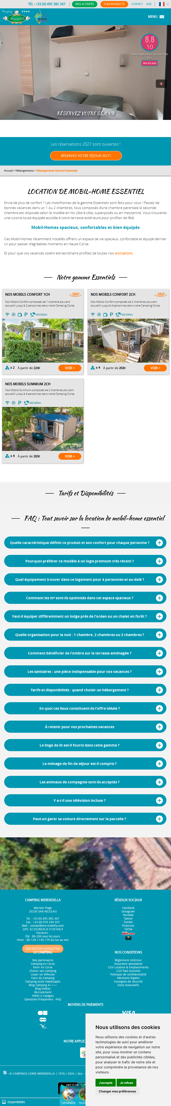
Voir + (70, 368)
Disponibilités (16, 1102)
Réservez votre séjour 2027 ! (86, 155)
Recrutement (43, 992)
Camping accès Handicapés (42, 981)
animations (124, 253)
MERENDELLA (46, 1073)
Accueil (8, 170)
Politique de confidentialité (128, 974)
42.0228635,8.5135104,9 (46, 929)
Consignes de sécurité (128, 981)
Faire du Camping (42, 978)
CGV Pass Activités (128, 971)
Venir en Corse (43, 967)
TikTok (128, 929)
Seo (80, 1073)
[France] (164, 5)
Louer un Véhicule (43, 974)
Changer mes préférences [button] (117, 1091)
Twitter (128, 918)
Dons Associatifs (128, 985)
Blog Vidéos (42, 989)
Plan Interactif (114, 4)
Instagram (128, 911)
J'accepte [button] (105, 1082)
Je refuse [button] (126, 1082)
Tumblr (128, 922)
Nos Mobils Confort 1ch (27, 294)
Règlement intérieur (128, 960)
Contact (137, 4)
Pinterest (128, 926)
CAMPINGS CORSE (24, 1073)
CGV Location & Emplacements (128, 967)
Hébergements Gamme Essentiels (56, 170)
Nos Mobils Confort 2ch (113, 294)
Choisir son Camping (42, 971)
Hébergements (24, 170)
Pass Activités (84, 4)
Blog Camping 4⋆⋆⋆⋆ (43, 985)
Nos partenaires (42, 960)
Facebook (128, 908)
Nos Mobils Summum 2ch (27, 384)
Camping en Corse (43, 964)
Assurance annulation (128, 964)
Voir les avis (149, 63)
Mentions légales (128, 978)
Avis (149, 4)
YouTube (128, 915)
